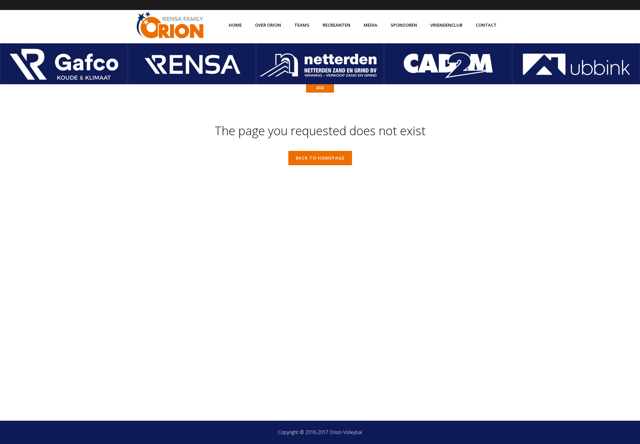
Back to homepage (320, 158)
